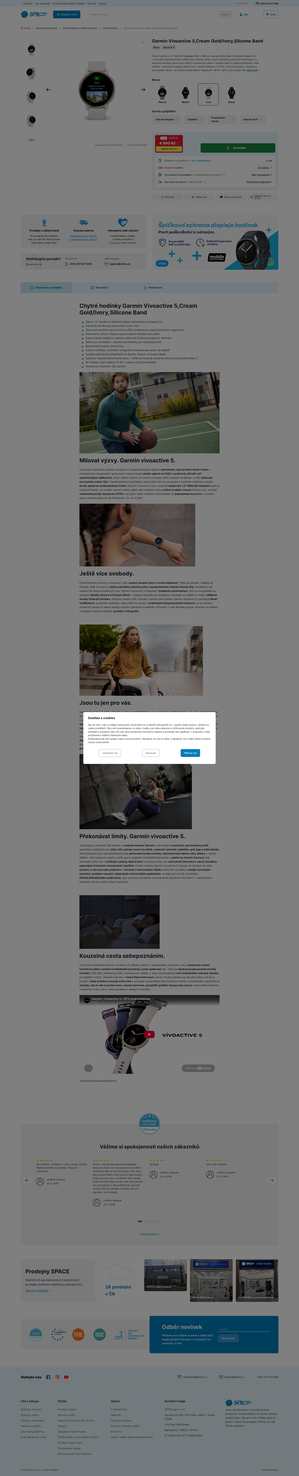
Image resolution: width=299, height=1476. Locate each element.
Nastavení (151, 753)
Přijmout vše (190, 753)
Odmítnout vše (110, 753)
